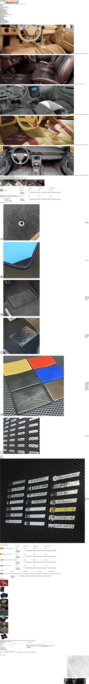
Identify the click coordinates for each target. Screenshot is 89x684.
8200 (50, 190)
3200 (34, 565)
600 (29, 196)
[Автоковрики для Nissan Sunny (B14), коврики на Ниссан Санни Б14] (4, 185)
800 (39, 196)
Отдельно (6, 199)
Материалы (2, 15)
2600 (21, 190)
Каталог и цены (3, 9)
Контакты (2, 8)
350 (21, 196)
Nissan (17, 177)
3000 (24, 548)
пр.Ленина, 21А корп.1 (5, 7)
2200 (34, 554)
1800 (16, 548)
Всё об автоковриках (4, 21)
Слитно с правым (8, 201)
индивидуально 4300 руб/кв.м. (42, 573)
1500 (24, 554)
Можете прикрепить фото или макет (34, 645)
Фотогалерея (2, 11)
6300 (39, 190)
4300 (29, 190)
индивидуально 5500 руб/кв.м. (55, 573)
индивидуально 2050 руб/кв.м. (16, 573)
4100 (46, 565)
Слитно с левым (7, 200)
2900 (46, 554)
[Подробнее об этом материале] (22, 188)
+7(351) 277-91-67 (9, 652)
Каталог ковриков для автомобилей (7, 177)
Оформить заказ (3, 649)
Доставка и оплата (4, 13)
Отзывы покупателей (4, 22)
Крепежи (2, 17)
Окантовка (2, 19)
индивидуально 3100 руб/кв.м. (29, 573)
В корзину (22, 193)
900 (50, 196)
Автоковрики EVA (4, 16)
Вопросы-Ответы (3, 12)
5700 (46, 548)
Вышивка (2, 18)
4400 (34, 548)
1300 (16, 565)
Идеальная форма (3, 20)
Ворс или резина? (3, 10)
